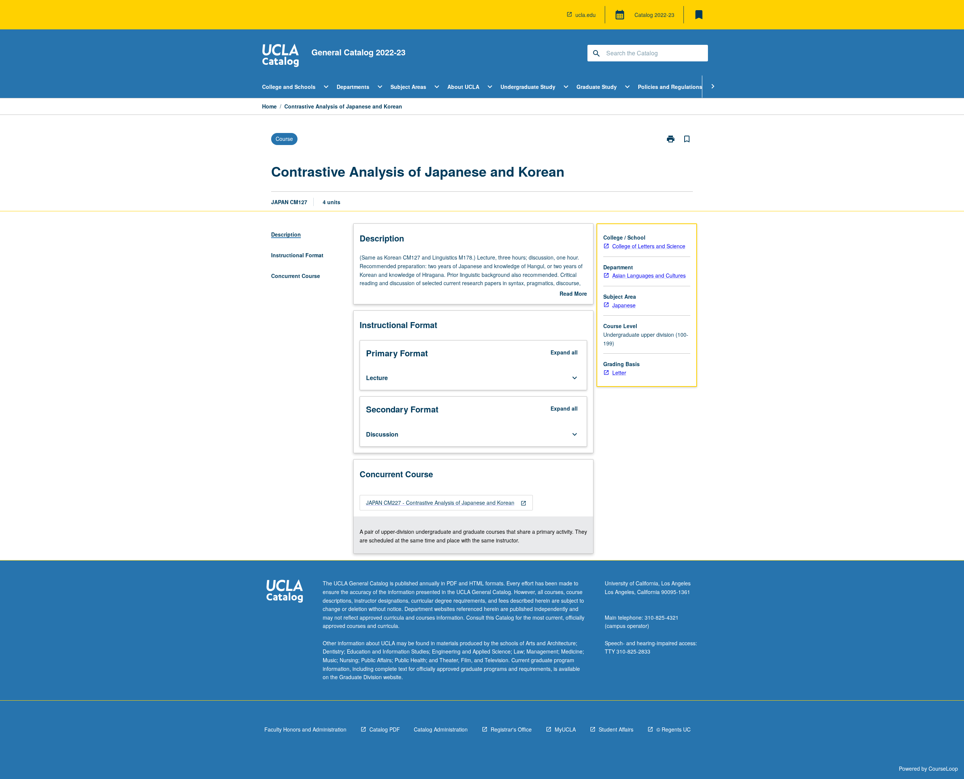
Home (269, 106)
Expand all (564, 352)
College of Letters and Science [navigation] (648, 246)
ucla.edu (585, 14)
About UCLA (463, 86)
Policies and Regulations (670, 86)
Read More (573, 294)
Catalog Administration (441, 729)
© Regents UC (673, 729)
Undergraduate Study (527, 86)
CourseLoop (943, 768)
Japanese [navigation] (624, 305)
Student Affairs (616, 729)
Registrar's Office (511, 729)
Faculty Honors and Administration (305, 729)
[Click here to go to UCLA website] (285, 592)
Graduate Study (597, 86)
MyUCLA (565, 729)
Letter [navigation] (619, 372)
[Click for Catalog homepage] (280, 56)
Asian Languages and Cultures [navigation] (649, 275)
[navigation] (446, 502)
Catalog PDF (384, 729)
